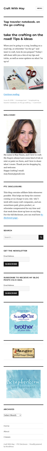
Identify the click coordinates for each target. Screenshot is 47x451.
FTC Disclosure (22, 444)
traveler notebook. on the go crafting (17, 103)
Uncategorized (20, 100)
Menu (39, 8)
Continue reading (11, 94)
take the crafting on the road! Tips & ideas (23, 37)
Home (6, 426)
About (6, 431)
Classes (7, 437)
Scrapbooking (34, 100)
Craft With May (14, 8)
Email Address (9, 256)
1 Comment (37, 103)
